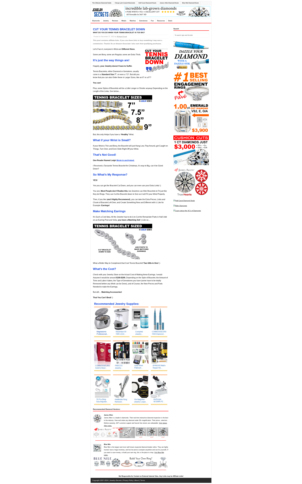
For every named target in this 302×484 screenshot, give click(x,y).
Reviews (115, 21)
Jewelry (106, 21)
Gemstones (143, 21)
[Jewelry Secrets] (107, 16)
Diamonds (96, 21)
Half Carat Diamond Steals (147, 3)
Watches (133, 21)
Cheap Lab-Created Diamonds (125, 3)
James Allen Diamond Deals (169, 3)
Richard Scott (122, 36)
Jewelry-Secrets (116, 480)
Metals (124, 21)
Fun (152, 21)
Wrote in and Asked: (125, 160)
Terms (142, 480)
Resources (161, 21)
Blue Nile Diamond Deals (190, 3)
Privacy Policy (128, 480)
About (136, 480)
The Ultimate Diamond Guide (101, 3)
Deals (170, 21)
